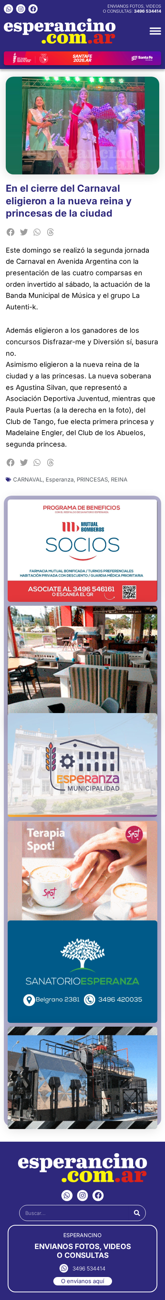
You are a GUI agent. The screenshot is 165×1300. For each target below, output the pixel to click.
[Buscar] (137, 1213)
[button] (10, 232)
